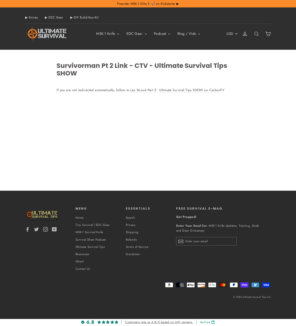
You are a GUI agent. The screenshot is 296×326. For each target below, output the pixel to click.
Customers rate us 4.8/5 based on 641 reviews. (159, 322)
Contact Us (83, 269)
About (80, 261)
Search (130, 217)
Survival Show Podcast (91, 239)
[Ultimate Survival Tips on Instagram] (45, 229)
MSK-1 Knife (106, 33)
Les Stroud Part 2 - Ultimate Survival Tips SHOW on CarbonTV (177, 90)
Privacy (131, 225)
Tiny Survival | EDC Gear (93, 225)
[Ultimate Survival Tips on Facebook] (27, 229)
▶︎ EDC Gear (54, 17)
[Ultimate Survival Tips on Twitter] (36, 229)
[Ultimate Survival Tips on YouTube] (54, 229)
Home (80, 217)
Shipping (132, 232)
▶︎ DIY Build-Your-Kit (84, 17)
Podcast (160, 33)
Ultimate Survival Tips (90, 247)
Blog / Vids (187, 33)
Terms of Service (137, 247)
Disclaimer (133, 254)
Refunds (131, 239)
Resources (82, 254)
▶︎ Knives (31, 17)
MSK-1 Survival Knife (89, 232)
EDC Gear (135, 33)
